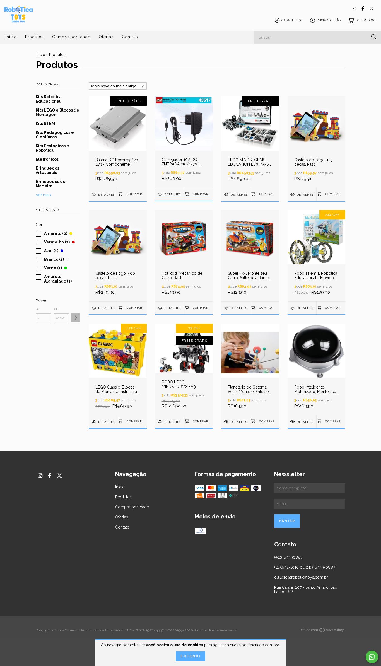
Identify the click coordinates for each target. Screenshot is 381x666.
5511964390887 (288, 557)
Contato (130, 37)
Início (11, 37)
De (38, 309)
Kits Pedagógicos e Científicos (55, 134)
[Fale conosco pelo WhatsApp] (372, 657)
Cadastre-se (292, 20)
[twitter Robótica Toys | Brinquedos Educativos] (371, 8)
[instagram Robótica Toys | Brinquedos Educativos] (354, 8)
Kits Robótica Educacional (49, 99)
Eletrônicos (47, 159)
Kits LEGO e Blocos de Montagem (57, 112)
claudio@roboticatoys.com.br (301, 577)
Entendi (190, 656)
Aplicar (75, 317)
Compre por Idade (71, 37)
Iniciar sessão (329, 20)
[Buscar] (374, 37)
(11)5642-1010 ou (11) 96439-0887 (304, 567)
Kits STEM (45, 123)
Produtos (34, 37)
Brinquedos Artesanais (47, 170)
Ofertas (106, 37)
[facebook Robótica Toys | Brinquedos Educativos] (362, 8)
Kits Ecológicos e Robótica (52, 148)
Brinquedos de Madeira (51, 183)
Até (57, 309)
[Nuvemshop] (323, 631)
